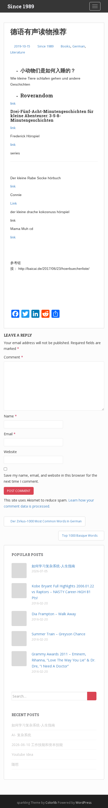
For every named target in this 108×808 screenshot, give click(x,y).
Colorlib (51, 802)
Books (65, 46)
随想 (15, 764)
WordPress (83, 802)
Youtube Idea (22, 754)
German (78, 46)
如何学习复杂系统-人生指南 (53, 566)
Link (13, 203)
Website (10, 451)
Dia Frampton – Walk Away (54, 613)
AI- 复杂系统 (21, 734)
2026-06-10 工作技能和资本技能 (37, 744)
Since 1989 (21, 6)
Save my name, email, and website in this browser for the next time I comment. (50, 478)
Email (10, 433)
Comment (13, 357)
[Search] (91, 696)
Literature (17, 52)
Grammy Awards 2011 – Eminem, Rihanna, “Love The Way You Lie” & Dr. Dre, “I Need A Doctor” (63, 660)
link (13, 103)
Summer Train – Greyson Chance (58, 634)
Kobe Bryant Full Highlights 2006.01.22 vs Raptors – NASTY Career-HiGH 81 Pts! (63, 592)
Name (10, 416)
